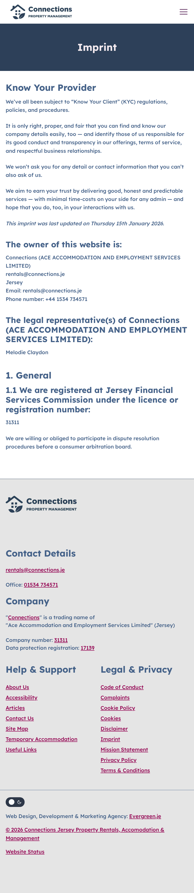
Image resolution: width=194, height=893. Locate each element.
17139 (87, 648)
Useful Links (21, 749)
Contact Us (20, 718)
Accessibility (21, 697)
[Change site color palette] (15, 802)
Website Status (25, 851)
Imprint (110, 739)
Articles (15, 708)
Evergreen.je (145, 816)
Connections (24, 617)
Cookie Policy (118, 708)
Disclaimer (114, 728)
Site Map (17, 728)
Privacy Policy (119, 760)
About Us (17, 687)
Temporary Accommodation (41, 739)
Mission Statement (124, 749)
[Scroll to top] (181, 868)
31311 (61, 640)
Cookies (111, 718)
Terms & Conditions (125, 770)
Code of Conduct (122, 687)
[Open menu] (182, 12)
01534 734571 (41, 584)
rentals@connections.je (35, 569)
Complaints (115, 697)
